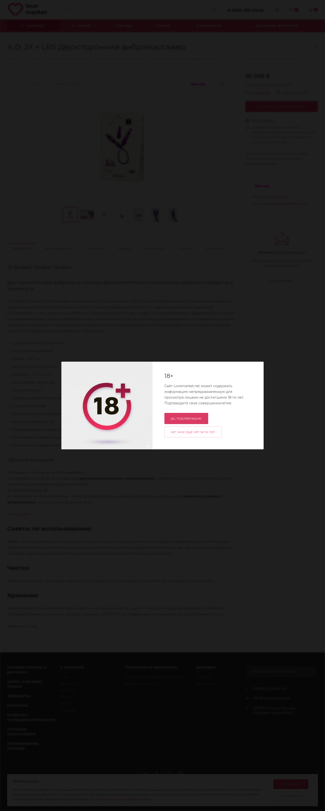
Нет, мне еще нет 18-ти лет (193, 432)
